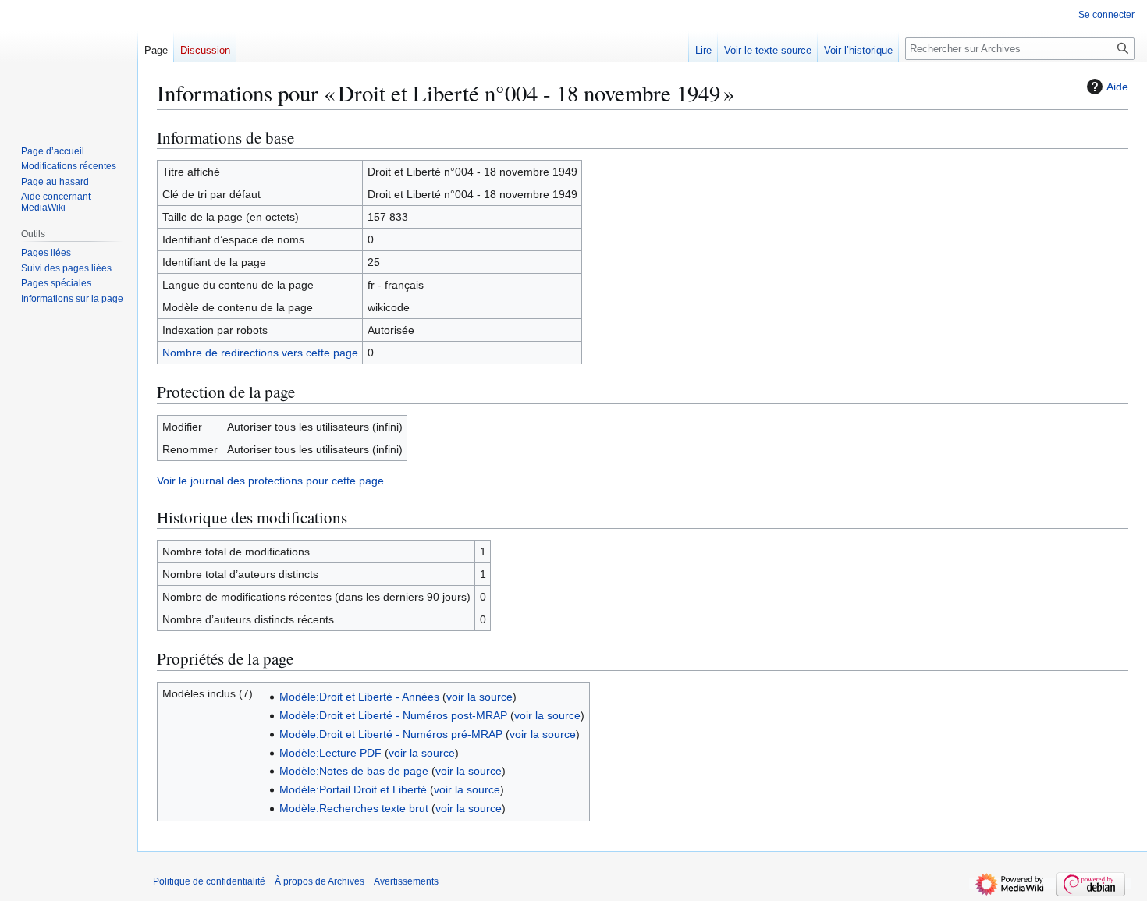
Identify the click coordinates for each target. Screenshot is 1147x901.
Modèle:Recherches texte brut (353, 808)
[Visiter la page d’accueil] (68, 62)
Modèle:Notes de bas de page (353, 770)
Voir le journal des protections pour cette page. (272, 480)
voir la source (479, 696)
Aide (1117, 86)
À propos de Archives (319, 881)
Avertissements (406, 881)
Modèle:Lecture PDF (330, 753)
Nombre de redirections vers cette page (260, 352)
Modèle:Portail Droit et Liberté (353, 789)
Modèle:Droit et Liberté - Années (359, 696)
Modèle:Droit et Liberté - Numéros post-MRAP (393, 715)
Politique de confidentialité (209, 881)
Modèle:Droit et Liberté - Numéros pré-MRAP (390, 734)
